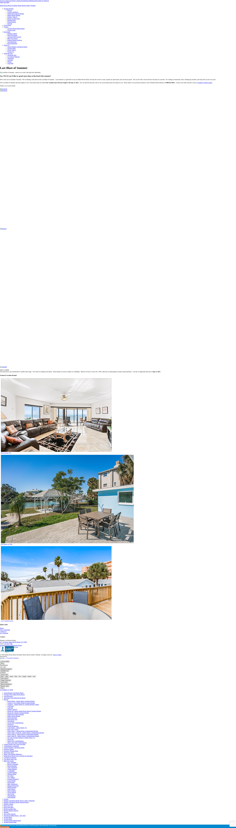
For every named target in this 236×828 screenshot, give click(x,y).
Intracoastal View (12, 719)
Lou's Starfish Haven (7, 621)
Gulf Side (10, 708)
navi (34, 676)
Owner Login (4, 1)
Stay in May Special (9, 814)
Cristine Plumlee (12, 772)
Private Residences (12, 726)
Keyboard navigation (6, 669)
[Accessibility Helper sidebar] (5, 661)
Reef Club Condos (12, 729)
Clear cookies (4, 678)
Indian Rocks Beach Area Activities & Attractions (18, 756)
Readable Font (4, 671)
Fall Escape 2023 (9, 752)
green (11, 676)
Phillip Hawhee (11, 787)
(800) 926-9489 (4, 2)
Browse (6, 699)
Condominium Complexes (11, 746)
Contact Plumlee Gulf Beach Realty (14, 747)
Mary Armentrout (12, 784)
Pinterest (32, 1)
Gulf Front (10, 706)
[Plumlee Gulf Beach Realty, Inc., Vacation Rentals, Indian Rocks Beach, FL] (7, 649)
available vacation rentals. (204, 82)
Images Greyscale (6, 680)
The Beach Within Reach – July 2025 (15, 815)
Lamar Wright (11, 781)
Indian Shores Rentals (13, 716)
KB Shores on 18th (6, 544)
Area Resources (8, 696)
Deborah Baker (11, 774)
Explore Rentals (4, 827)
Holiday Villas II (12, 709)
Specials (6, 812)
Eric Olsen (10, 776)
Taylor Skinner (11, 792)
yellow (29, 676)
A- (1, 667)
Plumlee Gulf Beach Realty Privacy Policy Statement (19, 800)
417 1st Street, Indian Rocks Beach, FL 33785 (13, 642)
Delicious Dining (9, 749)
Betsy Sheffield (11, 762)
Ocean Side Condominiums (15, 723)
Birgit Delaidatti (12, 766)
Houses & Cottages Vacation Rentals (18, 713)
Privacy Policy (57, 655)
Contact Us (3, 631)
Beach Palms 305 (6, 453)
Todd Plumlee (11, 796)
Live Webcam (45, 1)
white (6, 676)
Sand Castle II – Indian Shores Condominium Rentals (23, 734)
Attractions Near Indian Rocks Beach (14, 698)
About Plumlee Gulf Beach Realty (14, 693)
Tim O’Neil (10, 794)
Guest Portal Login (13, 1)
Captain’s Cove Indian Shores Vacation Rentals (21, 703)
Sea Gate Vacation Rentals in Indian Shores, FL (21, 737)
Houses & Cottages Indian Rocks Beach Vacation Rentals (24, 711)
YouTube (38, 1)
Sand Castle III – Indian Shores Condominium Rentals (23, 736)
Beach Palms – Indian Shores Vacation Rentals (21, 701)
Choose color (4, 674)
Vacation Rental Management (12, 820)
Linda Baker (11, 782)
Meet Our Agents (9, 761)
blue (16, 676)
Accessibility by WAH (6, 690)
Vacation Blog (8, 817)
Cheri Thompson (12, 767)
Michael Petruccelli (13, 786)
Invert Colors (4, 682)
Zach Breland (11, 797)
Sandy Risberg (11, 791)
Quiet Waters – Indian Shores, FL (17, 728)
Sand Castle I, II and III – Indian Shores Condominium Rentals (25, 733)
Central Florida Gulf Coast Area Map (14, 744)
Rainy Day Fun (8, 805)
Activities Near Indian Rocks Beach (14, 694)
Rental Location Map (10, 809)
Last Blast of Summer (10, 757)
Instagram (27, 1)
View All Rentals (5, 630)
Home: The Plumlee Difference (13, 754)
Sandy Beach (11, 789)
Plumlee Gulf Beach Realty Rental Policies (16, 802)
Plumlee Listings (8, 804)
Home (2, 628)
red (20, 676)
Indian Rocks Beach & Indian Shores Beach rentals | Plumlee (18, 5)
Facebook (22, 1)
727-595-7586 (8, 644)
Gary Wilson (11, 777)
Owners (6, 799)
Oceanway (10, 724)
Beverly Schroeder (12, 764)
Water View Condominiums (15, 741)
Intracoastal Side (12, 718)
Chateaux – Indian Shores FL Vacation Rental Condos (23, 704)
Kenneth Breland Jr (13, 779)
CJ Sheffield (11, 771)
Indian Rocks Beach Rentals (15, 714)
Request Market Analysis (11, 810)
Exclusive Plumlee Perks (11, 751)
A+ (4, 667)
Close (2, 663)
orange (24, 676)
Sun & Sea (10, 739)
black (2, 676)
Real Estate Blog (8, 807)
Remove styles (5, 686)
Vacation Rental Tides (10, 822)
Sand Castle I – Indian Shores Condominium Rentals (22, 731)
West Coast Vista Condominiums (17, 742)
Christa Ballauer (12, 769)
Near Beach (10, 721)
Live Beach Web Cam (10, 759)
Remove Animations (6, 684)
